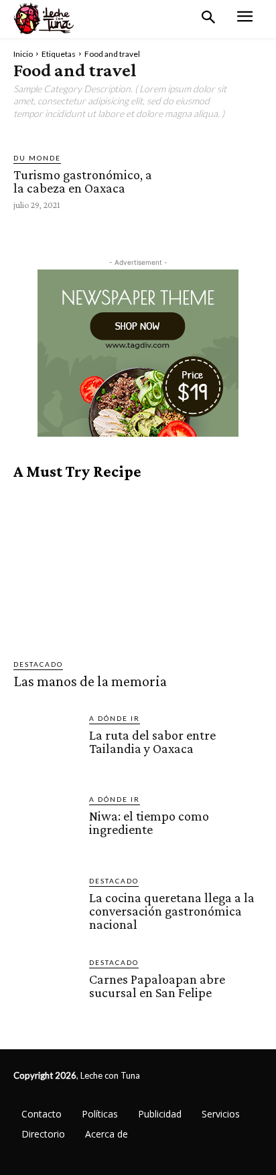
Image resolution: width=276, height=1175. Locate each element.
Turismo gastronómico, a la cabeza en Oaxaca (82, 181)
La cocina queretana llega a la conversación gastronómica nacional (172, 911)
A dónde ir (114, 718)
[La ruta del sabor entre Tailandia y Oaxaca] (45, 745)
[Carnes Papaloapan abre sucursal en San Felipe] (45, 989)
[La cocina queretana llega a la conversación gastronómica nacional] (45, 907)
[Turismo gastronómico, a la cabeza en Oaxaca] (215, 180)
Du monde (37, 158)
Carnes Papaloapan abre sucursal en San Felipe (157, 986)
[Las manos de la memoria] (138, 570)
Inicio (23, 54)
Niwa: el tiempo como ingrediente (149, 823)
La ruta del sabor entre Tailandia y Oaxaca (152, 742)
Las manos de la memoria (90, 681)
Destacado (38, 664)
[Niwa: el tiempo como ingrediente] (45, 826)
